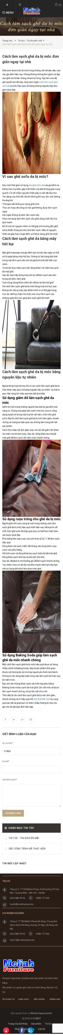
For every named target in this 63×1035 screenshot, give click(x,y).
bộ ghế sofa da (36, 185)
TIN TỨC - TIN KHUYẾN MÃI (24, 838)
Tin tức (48, 1024)
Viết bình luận (9, 779)
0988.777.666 (42, 898)
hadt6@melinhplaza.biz (21, 904)
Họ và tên (7, 743)
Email (5, 761)
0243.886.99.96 (17, 898)
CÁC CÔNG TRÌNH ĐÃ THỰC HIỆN (27, 848)
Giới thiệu (23, 1024)
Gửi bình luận (13, 813)
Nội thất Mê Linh (42, 699)
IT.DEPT (37, 1018)
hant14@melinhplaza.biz (22, 940)
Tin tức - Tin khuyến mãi (30, 40)
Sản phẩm (36, 1024)
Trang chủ (8, 40)
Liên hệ (41, 1029)
